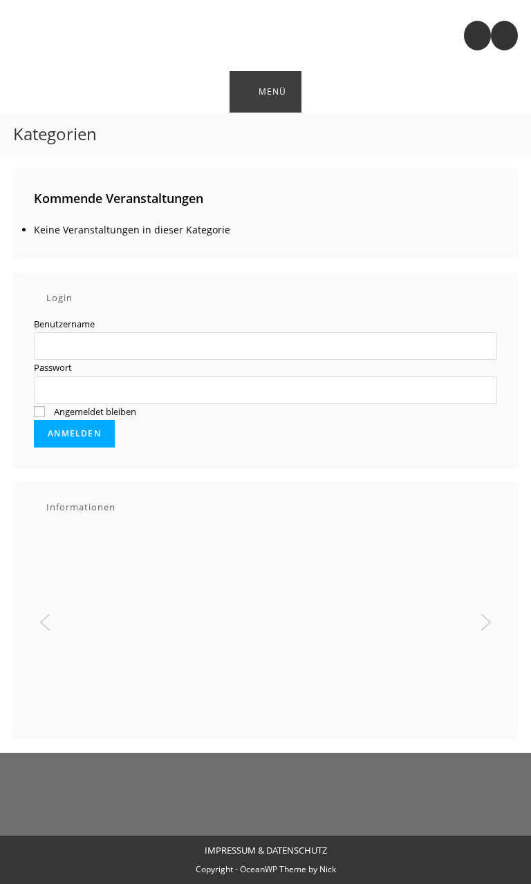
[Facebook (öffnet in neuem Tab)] (504, 35)
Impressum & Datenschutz (266, 850)
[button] (45, 622)
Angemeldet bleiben (94, 411)
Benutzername (64, 324)
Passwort (53, 367)
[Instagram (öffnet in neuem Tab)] (477, 35)
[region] (265, 622)
